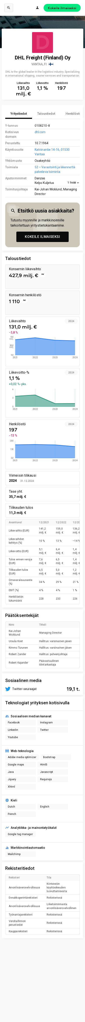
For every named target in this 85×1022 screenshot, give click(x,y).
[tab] (18, 113)
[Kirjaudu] (37, 7)
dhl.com (40, 132)
